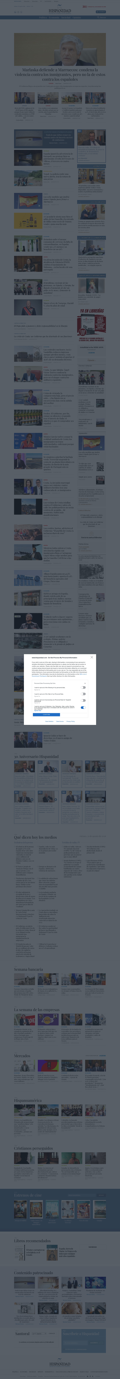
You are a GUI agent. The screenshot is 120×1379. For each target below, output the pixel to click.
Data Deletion (49, 721)
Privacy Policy (71, 721)
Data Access (60, 721)
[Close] (92, 658)
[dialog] (60, 689)
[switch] (83, 687)
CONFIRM (46, 714)
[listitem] (60, 683)
